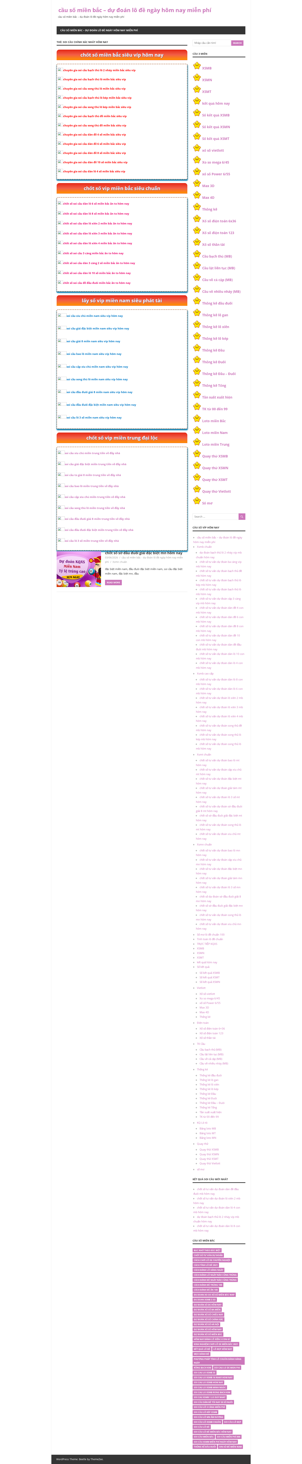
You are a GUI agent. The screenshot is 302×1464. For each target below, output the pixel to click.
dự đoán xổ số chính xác (208, 1319)
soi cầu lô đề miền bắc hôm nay (212, 1431)
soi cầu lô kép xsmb (205, 1412)
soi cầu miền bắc (204, 1436)
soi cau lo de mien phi (227, 1367)
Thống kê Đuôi (214, 362)
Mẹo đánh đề (201, 1353)
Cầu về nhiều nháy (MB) (221, 291)
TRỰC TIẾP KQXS (207, 944)
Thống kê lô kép (215, 338)
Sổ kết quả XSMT (215, 138)
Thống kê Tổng (214, 385)
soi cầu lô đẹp (232, 1422)
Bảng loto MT (208, 1133)
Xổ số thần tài (213, 244)
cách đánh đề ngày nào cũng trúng (215, 1280)
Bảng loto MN (208, 1137)
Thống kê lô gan (215, 315)
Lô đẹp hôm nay (222, 1349)
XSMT (206, 91)
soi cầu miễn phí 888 (228, 1436)
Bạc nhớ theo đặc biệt (207, 1250)
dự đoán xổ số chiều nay (208, 1314)
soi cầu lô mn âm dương (208, 1417)
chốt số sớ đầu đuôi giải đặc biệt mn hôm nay (143, 553)
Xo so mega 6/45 (215, 162)
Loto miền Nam (215, 432)
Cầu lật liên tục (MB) (218, 268)
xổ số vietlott (213, 150)
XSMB (207, 68)
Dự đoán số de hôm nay (207, 1304)
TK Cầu (201, 1043)
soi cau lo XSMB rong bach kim (212, 1392)
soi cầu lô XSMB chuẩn (207, 1422)
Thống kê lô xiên (215, 327)
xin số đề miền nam (230, 1446)
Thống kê (209, 209)
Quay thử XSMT (215, 479)
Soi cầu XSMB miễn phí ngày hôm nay (215, 1441)
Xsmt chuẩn (204, 754)
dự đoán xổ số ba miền (207, 1309)
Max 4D (208, 197)
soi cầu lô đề (202, 1426)
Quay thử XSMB (215, 456)
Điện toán (203, 1022)
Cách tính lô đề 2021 (206, 1265)
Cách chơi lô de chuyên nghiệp (212, 1260)
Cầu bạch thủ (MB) (217, 256)
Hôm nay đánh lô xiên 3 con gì (212, 1339)
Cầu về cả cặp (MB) (217, 280)
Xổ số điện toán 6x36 (219, 221)
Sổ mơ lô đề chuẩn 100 (211, 934)
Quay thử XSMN (215, 468)
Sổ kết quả (203, 967)
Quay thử (202, 1143)
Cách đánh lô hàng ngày (208, 1270)
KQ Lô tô (202, 1122)
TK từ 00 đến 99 (215, 409)
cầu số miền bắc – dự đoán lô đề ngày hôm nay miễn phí (134, 10)
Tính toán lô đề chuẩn (210, 939)
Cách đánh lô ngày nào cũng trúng (215, 1274)
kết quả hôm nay (216, 103)
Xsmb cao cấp (205, 673)
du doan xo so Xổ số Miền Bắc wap (214, 1294)
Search (237, 43)
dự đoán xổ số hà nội (206, 1324)
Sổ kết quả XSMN (216, 127)
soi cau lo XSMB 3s (204, 1372)
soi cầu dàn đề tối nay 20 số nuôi (213, 1402)
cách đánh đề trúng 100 (208, 1284)
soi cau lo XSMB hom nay (208, 1382)
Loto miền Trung (215, 444)
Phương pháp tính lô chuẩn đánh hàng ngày (217, 1361)
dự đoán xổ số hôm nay (208, 1329)
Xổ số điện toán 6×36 (212, 1028)
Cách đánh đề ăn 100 (206, 1289)
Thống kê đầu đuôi (217, 303)
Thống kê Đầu (213, 350)
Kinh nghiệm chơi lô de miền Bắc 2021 (216, 1344)
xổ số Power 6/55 (216, 174)
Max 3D (208, 186)
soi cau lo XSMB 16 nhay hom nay (213, 1377)
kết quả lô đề (202, 1349)
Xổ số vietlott (207, 994)
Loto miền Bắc (214, 421)
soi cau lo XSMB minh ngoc (210, 1387)
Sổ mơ (207, 503)
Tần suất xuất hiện (217, 397)
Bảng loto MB (208, 1128)
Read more (113, 582)
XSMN (207, 80)
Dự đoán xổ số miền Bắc (208, 1334)
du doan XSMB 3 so (205, 1299)
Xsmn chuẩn (120, 562)
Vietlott (201, 988)
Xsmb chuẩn (204, 546)
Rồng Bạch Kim (202, 1367)
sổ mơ (200, 1169)
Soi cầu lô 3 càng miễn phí (209, 1407)
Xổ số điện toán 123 (218, 233)
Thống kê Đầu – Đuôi (219, 374)
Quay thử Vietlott (216, 491)
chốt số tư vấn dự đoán (208, 1255)
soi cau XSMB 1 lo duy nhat (209, 1397)
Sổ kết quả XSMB (216, 115)
